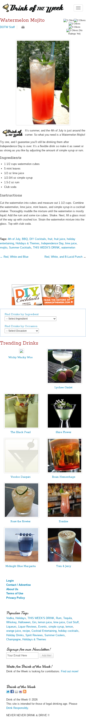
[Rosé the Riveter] (21, 516)
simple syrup (56, 626)
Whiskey (11, 622)
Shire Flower (63, 432)
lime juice (71, 243)
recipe (26, 630)
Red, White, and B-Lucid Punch (63, 256)
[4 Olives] (74, 27)
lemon (69, 626)
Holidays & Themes (27, 243)
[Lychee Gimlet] (64, 383)
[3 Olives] (74, 23)
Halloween (24, 622)
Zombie (63, 521)
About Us (12, 589)
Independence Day (52, 243)
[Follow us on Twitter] (8, 692)
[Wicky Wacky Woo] (21, 352)
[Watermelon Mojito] (43, 82)
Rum (59, 618)
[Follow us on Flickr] (20, 692)
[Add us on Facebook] (12, 692)
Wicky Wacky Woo (20, 357)
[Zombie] (64, 516)
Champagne (13, 639)
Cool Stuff (73, 622)
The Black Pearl (20, 432)
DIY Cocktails (37, 239)
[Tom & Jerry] (64, 561)
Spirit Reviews (34, 635)
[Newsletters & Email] (16, 692)
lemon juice (45, 622)
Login (10, 580)
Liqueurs (11, 626)
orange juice (13, 630)
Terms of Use (14, 593)
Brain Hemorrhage (63, 477)
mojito (3, 247)
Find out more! (69, 671)
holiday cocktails (68, 630)
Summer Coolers (54, 635)
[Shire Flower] (64, 427)
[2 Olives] (80, 20)
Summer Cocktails (20, 247)
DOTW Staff (7, 27)
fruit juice (59, 239)
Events (42, 626)
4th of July (14, 239)
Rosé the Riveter (20, 521)
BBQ (25, 239)
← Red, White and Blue (14, 256)
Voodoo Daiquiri (20, 477)
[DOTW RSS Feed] (24, 692)
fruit (50, 239)
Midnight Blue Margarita (20, 566)
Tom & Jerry (63, 566)
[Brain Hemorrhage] (64, 472)
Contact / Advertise (18, 584)
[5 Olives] (72, 30)
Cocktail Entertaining (44, 630)
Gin (34, 622)
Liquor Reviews (27, 626)
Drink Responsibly (17, 707)
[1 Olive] (68, 20)
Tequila (67, 618)
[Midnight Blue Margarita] (21, 561)
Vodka (10, 618)
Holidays (20, 618)
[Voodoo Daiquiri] (21, 472)
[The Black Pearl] (21, 427)
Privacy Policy (15, 597)
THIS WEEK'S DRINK (46, 247)
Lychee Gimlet (63, 387)
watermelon (68, 247)
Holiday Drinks (15, 635)
